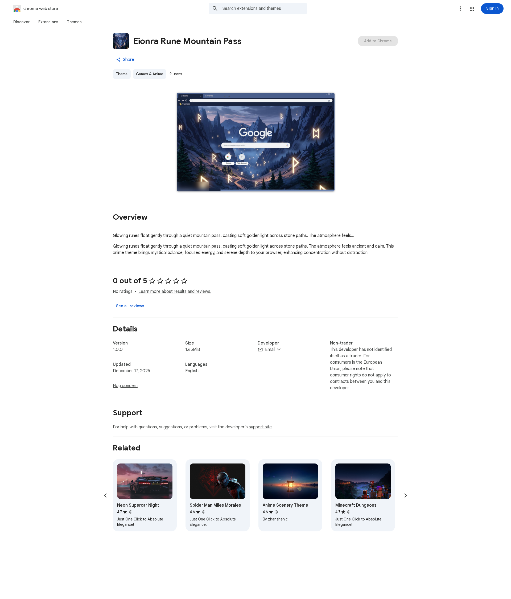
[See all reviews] (130, 306)
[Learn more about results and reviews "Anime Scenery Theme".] (276, 512)
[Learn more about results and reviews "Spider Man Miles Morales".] (203, 512)
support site (260, 427)
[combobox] (264, 8)
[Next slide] (405, 495)
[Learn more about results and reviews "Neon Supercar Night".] (130, 512)
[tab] (21, 22)
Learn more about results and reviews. (174, 291)
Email (270, 349)
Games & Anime (149, 74)
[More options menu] (460, 8)
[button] (472, 8)
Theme (121, 74)
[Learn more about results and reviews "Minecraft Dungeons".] (348, 512)
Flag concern (125, 385)
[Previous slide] (105, 495)
